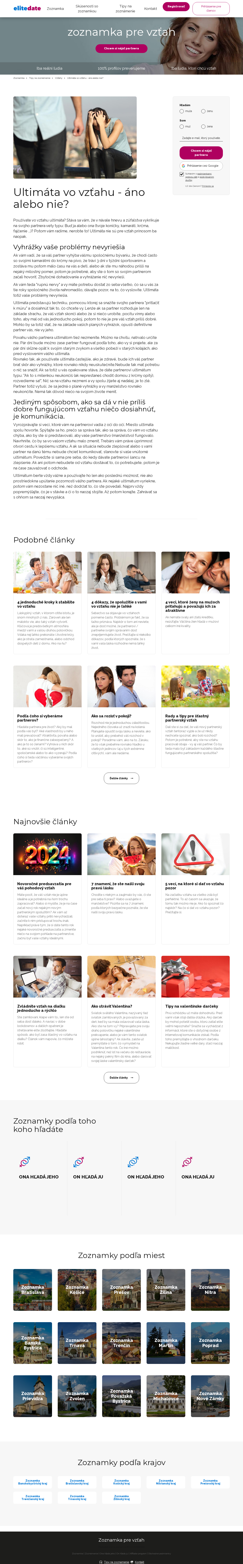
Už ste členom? (199, 186)
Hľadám (185, 105)
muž (188, 126)
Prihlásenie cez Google (202, 165)
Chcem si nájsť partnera (121, 48)
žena (210, 126)
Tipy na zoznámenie (125, 8)
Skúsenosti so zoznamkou (87, 8)
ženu (210, 111)
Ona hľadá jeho (107, 1553)
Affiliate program (138, 1553)
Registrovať (176, 6)
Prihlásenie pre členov (211, 8)
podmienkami (204, 173)
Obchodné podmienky (159, 1553)
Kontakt (150, 9)
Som (183, 120)
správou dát (191, 177)
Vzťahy (58, 78)
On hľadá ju (122, 1553)
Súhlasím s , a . (199, 176)
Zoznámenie (91, 1553)
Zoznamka (55, 9)
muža (188, 111)
